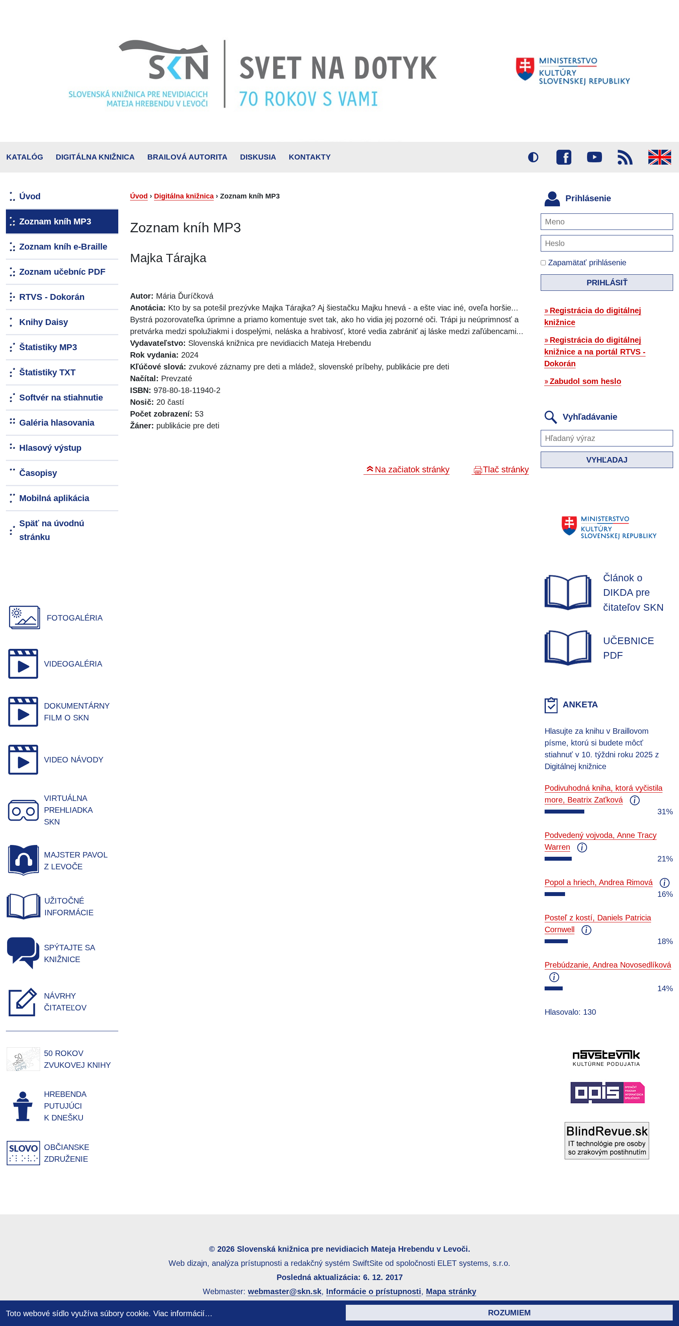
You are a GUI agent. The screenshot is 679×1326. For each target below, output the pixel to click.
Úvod (139, 196)
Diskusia (258, 157)
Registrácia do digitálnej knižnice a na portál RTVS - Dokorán (595, 352)
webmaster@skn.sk (284, 1291)
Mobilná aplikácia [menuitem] (54, 498)
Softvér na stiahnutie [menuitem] (61, 397)
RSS (625, 157)
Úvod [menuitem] (29, 196)
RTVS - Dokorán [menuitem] (51, 297)
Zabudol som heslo (585, 381)
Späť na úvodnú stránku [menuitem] (51, 530)
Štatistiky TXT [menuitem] (47, 372)
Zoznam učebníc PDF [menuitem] (62, 272)
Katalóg (24, 157)
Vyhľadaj (607, 459)
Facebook (564, 157)
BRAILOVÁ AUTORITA (187, 157)
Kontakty (310, 157)
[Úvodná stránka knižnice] (339, 71)
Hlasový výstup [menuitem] (50, 448)
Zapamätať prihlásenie (586, 262)
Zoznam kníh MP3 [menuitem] (55, 221)
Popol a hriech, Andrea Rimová (599, 882)
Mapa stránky (451, 1291)
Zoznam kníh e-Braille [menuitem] (63, 247)
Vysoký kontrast (533, 157)
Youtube (594, 157)
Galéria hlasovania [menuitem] (56, 423)
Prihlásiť (607, 282)
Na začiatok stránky (412, 469)
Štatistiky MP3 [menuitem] (48, 347)
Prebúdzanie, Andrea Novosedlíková (608, 965)
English (659, 157)
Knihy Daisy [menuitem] (43, 322)
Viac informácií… (183, 1313)
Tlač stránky (506, 469)
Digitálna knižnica (95, 157)
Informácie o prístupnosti (373, 1291)
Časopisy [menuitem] (38, 473)
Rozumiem (509, 1312)
